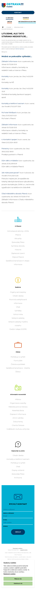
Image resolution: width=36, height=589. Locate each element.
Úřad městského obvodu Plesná (14, 194)
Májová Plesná (18, 257)
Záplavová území (18, 253)
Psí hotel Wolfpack (9, 112)
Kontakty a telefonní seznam (13, 103)
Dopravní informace (18, 414)
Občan (18, 352)
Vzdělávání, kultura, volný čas (18, 429)
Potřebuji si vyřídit (18, 357)
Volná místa (18, 314)
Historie (18, 250)
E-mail (5, 519)
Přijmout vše (18, 579)
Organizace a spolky (18, 403)
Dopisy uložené (18, 470)
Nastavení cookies (9, 574)
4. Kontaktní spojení (9, 139)
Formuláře (18, 361)
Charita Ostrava (18, 425)
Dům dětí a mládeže (10, 161)
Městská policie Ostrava (18, 407)
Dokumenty (18, 422)
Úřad (18, 307)
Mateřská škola (18, 410)
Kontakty (5, 76)
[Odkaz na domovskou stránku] (3, 27)
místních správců (19, 48)
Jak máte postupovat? (10, 173)
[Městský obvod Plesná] (18, 4)
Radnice (18, 287)
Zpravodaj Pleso (18, 27)
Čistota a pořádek (18, 364)
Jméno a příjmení (8, 513)
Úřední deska (18, 296)
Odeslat (18, 532)
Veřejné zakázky (18, 318)
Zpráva (5, 526)
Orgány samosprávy (18, 292)
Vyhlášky (18, 311)
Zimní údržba (18, 418)
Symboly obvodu (18, 246)
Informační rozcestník (18, 394)
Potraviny (5, 148)
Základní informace (9, 61)
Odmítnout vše (18, 583)
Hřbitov (18, 399)
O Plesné (8, 27)
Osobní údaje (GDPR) (18, 329)
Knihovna (18, 478)
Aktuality (18, 238)
